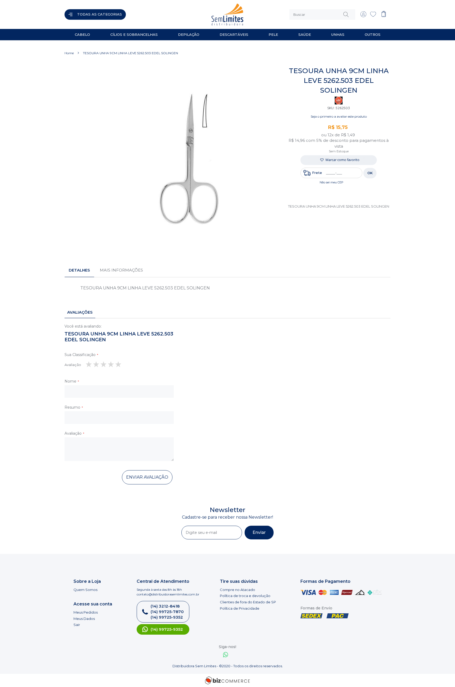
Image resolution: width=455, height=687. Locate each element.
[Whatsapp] (225, 655)
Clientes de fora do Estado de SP (248, 602)
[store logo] (178, 14)
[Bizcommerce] (227, 680)
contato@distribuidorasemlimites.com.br (168, 594)
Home (69, 53)
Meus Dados (84, 618)
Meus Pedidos (85, 612)
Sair (76, 625)
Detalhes (79, 270)
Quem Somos (85, 590)
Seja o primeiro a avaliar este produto (339, 116)
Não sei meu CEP (331, 182)
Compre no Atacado (237, 590)
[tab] (79, 270)
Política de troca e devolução (245, 596)
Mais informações (121, 270)
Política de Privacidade (239, 608)
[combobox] (322, 14)
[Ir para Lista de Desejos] (373, 16)
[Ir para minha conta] (363, 16)
